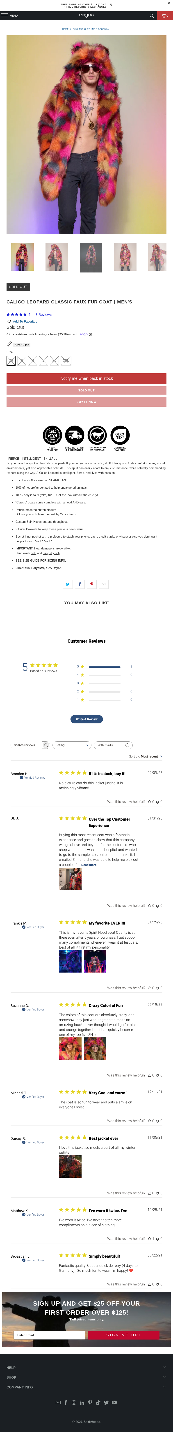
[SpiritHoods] (86, 15)
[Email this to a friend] (104, 584)
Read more (89, 865)
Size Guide (22, 345)
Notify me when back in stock (86, 378)
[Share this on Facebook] (80, 584)
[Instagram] (74, 1403)
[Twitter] (106, 1403)
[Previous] (10, 135)
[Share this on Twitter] (68, 584)
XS (11, 360)
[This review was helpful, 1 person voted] (149, 1239)
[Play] (86, 135)
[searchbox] (26, 745)
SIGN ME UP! (123, 1335)
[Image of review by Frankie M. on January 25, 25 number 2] (95, 961)
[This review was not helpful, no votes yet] (157, 801)
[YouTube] (114, 1403)
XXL (66, 360)
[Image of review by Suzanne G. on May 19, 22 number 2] (95, 1048)
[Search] (152, 15)
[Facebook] (66, 1403)
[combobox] (71, 745)
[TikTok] (98, 1403)
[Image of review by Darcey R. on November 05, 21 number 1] (70, 1166)
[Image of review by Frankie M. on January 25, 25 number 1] (70, 961)
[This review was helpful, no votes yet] (149, 801)
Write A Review (87, 719)
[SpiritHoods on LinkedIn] (82, 1403)
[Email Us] (58, 1403)
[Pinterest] (90, 1403)
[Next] (163, 135)
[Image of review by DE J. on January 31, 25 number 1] (70, 879)
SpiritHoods (92, 1421)
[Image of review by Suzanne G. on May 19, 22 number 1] (70, 1048)
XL (54, 360)
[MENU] (2, 15)
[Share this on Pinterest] (92, 584)
